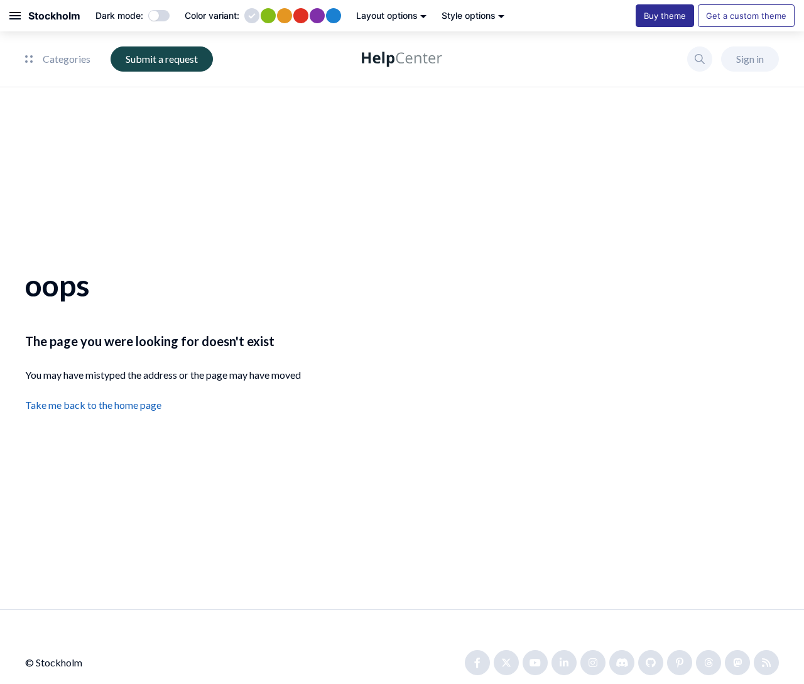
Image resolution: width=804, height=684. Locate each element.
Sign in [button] (750, 59)
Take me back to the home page (93, 405)
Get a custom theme (746, 16)
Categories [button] (66, 59)
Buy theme (665, 16)
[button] (699, 59)
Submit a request (162, 59)
